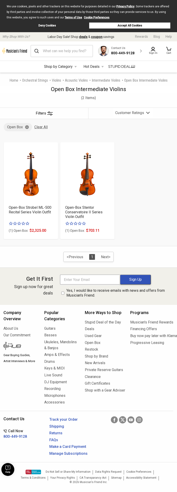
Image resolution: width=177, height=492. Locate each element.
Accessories (54, 402)
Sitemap (116, 477)
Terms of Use (73, 17)
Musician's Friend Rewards (151, 322)
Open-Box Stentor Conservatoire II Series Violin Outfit (84, 212)
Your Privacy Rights (62, 477)
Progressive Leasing (147, 342)
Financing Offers (143, 329)
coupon (97, 37)
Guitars (50, 328)
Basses (50, 335)
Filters (41, 113)
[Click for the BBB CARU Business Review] (33, 472)
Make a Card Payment (67, 446)
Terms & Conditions (33, 477)
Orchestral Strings (35, 80)
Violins (56, 80)
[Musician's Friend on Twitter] (122, 420)
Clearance (93, 377)
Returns (55, 433)
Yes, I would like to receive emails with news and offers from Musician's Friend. (115, 292)
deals (83, 37)
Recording (52, 388)
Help (168, 36)
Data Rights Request (108, 471)
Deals (89, 329)
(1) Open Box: (18, 230)
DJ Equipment (55, 382)
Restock (91, 349)
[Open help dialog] (7, 469)
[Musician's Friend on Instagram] (139, 420)
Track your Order (63, 419)
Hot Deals (91, 66)
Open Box (15, 127)
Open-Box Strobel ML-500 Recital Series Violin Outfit (30, 209)
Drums (49, 361)
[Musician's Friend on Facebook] (114, 420)
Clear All (41, 127)
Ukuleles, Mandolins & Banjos (60, 345)
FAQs (53, 440)
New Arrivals (95, 363)
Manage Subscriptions (68, 453)
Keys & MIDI (54, 368)
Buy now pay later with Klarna (152, 336)
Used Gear (93, 336)
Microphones (54, 395)
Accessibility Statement (141, 477)
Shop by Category (58, 66)
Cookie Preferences (96, 17)
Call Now (15, 434)
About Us (10, 328)
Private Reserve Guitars (104, 370)
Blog (156, 36)
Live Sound (53, 375)
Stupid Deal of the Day (103, 322)
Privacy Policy (125, 6)
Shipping (56, 426)
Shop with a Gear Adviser (104, 390)
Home (13, 80)
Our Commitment (16, 335)
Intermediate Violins (106, 80)
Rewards (141, 36)
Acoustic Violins (76, 80)
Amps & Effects (57, 354)
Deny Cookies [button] (47, 25)
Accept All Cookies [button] (130, 25)
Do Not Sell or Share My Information (68, 471)
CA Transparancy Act (93, 477)
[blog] (20, 346)
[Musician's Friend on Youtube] (131, 420)
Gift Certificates (97, 383)
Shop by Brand (96, 356)
